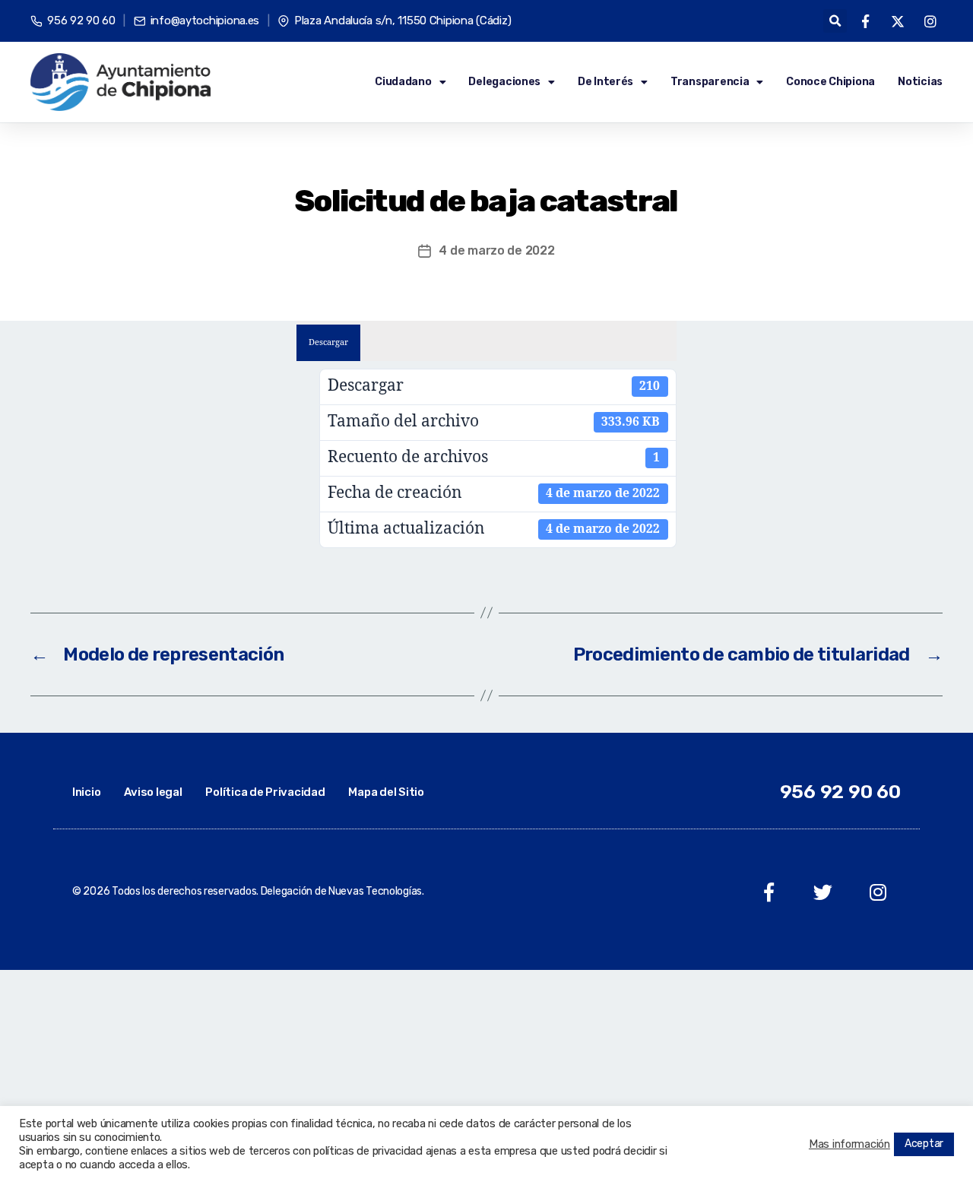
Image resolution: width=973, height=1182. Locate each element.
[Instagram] (878, 892)
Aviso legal (153, 792)
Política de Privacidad (265, 792)
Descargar (328, 342)
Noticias (920, 81)
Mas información (849, 1144)
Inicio (86, 792)
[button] (835, 21)
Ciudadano (403, 81)
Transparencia (710, 81)
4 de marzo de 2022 (496, 250)
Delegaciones (504, 81)
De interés (605, 81)
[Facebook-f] (769, 892)
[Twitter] (823, 892)
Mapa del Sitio (385, 792)
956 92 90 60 (840, 792)
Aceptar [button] (924, 1143)
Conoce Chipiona (830, 81)
